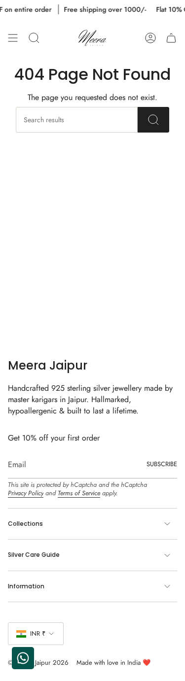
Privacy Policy (25, 493)
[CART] (171, 38)
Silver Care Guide (34, 554)
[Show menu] (13, 38)
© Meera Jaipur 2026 (38, 662)
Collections (25, 523)
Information (26, 586)
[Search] (153, 120)
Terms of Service (79, 493)
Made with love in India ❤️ (113, 662)
